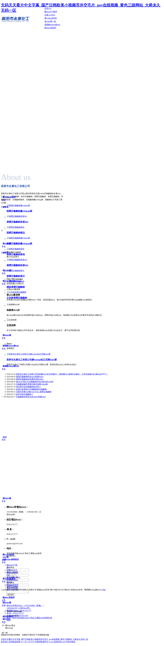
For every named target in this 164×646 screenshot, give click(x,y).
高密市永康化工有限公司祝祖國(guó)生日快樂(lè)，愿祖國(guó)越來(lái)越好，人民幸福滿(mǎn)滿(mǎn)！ (62, 374)
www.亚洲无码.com (57, 642)
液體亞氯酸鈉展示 (16, 276)
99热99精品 (70, 642)
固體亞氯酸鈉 (12, 587)
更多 (4, 200)
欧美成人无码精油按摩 (10, 642)
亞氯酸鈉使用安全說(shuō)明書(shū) (31, 397)
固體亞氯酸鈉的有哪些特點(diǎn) (29, 379)
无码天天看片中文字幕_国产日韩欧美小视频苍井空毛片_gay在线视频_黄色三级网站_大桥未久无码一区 (44, 639)
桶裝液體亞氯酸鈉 (16, 287)
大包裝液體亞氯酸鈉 (17, 297)
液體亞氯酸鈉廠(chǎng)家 (19, 243)
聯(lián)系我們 (12, 585)
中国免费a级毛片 (41, 642)
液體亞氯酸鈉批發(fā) (17, 222)
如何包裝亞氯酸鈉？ (24, 394)
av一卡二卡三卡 (27, 642)
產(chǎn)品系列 (9, 197)
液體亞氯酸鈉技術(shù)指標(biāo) (29, 377)
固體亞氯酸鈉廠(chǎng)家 (19, 211)
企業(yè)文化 (12, 570)
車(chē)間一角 (12, 577)
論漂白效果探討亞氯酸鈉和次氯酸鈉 (31, 389)
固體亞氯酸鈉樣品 (16, 232)
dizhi (5, 437)
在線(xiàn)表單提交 (11, 559)
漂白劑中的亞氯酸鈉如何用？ (28, 387)
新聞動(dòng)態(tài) (11, 346)
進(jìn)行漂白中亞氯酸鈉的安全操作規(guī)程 (34, 382)
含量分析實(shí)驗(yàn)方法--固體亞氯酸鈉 (33, 392)
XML (104, 590)
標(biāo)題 (7, 243)
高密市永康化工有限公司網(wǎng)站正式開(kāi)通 (32, 359)
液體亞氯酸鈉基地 (16, 254)
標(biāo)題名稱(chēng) (12, 281)
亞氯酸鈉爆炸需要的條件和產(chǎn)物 (32, 384)
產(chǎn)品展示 (9, 579)
